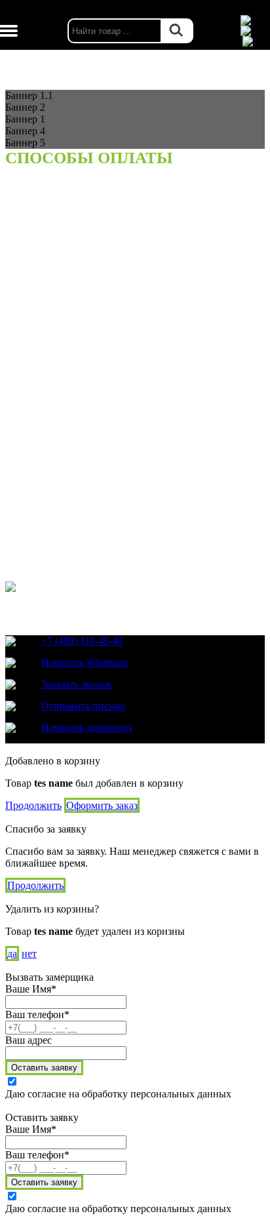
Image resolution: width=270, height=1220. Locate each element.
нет (29, 953)
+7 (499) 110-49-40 (82, 640)
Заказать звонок (76, 684)
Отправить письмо (83, 705)
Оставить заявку (44, 1067)
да (12, 953)
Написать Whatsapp (84, 662)
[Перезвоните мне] (254, 31)
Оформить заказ (102, 805)
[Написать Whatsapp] (254, 20)
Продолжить (33, 805)
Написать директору (87, 727)
